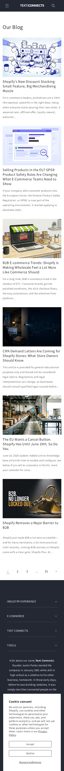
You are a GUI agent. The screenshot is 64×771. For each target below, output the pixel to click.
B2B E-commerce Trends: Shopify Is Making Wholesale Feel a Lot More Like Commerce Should (31, 267)
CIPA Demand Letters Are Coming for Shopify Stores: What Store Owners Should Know (31, 356)
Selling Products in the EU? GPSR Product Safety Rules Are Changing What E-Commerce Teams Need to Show (30, 177)
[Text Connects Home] (32, 5)
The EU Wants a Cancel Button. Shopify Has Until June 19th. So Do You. (30, 444)
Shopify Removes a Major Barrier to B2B (30, 525)
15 (46, 571)
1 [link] (8, 571)
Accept (30, 744)
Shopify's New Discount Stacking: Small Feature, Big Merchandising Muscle (29, 86)
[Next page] (56, 571)
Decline (30, 753)
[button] (7, 6)
